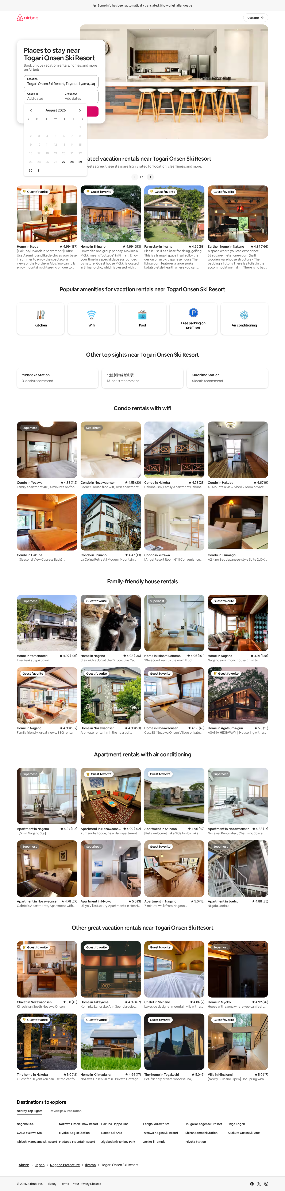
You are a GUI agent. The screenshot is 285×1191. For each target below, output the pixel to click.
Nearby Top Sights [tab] (29, 1111)
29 (80, 162)
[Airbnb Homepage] (27, 17)
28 (72, 162)
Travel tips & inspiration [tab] (65, 1111)
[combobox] (61, 83)
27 (63, 162)
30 (30, 170)
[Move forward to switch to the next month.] (79, 110)
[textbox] (42, 98)
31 (39, 170)
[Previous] (134, 177)
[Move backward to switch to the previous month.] (31, 110)
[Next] (150, 177)
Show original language (176, 5)
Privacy (51, 1184)
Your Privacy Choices (87, 1184)
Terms (64, 1184)
